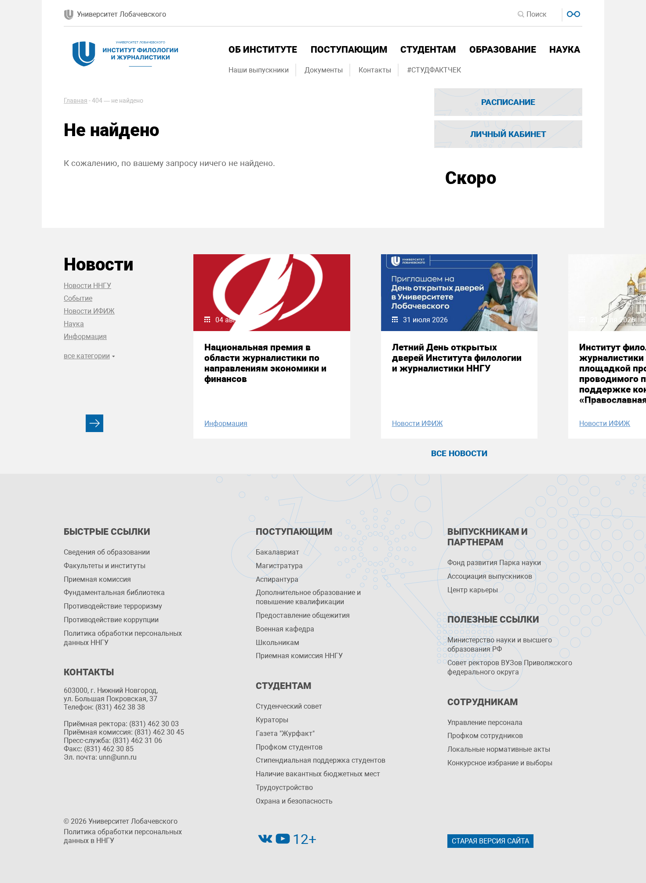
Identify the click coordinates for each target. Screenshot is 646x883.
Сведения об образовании (107, 552)
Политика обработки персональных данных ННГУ (123, 638)
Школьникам (277, 642)
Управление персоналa (485, 722)
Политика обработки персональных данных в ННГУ (123, 836)
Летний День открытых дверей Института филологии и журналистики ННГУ (457, 358)
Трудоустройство (284, 787)
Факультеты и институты (104, 566)
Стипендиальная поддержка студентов (320, 760)
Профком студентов (289, 747)
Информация (85, 336)
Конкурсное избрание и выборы (499, 763)
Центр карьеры (472, 590)
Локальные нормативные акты (498, 749)
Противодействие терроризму (113, 606)
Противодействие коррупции (111, 620)
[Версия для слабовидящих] (572, 12)
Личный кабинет (508, 134)
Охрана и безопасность (294, 801)
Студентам (428, 49)
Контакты (375, 70)
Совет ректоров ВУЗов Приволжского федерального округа (509, 667)
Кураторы (272, 720)
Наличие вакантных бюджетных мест (318, 774)
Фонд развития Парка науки (494, 563)
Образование (502, 49)
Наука (564, 49)
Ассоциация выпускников (489, 576)
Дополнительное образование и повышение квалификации (308, 597)
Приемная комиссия (97, 579)
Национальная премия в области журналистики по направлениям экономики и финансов (265, 363)
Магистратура (279, 566)
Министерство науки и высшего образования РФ (499, 644)
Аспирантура (277, 579)
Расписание (508, 102)
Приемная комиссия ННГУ (299, 656)
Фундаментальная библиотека (114, 592)
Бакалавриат (277, 552)
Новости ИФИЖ (89, 311)
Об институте (263, 49)
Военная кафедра (285, 629)
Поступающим (349, 49)
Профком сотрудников (485, 736)
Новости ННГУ (87, 285)
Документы (324, 70)
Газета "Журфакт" (285, 733)
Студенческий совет (289, 706)
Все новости (459, 453)
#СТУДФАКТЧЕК (434, 70)
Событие (78, 298)
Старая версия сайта (490, 841)
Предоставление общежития (303, 615)
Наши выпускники (259, 70)
